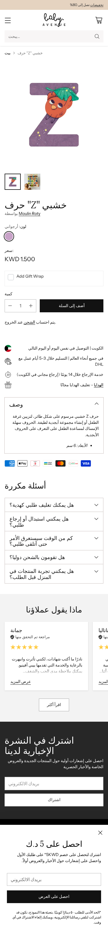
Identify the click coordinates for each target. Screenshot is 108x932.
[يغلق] (100, 832)
